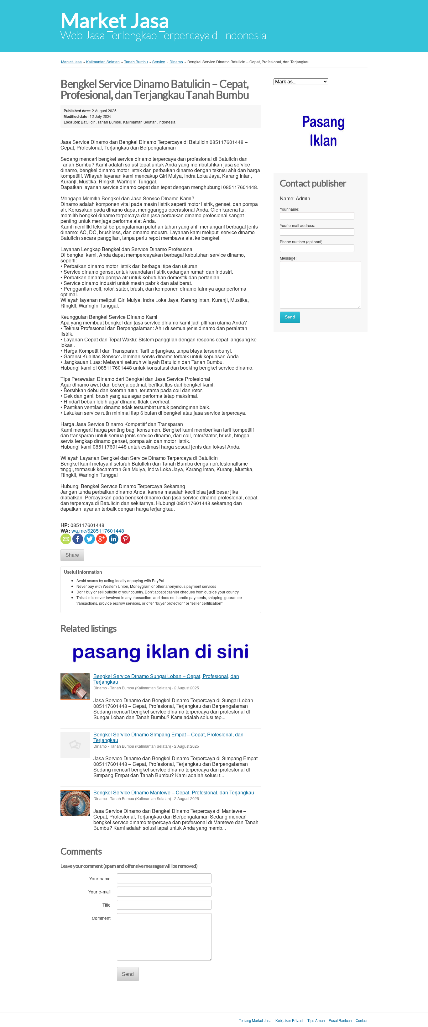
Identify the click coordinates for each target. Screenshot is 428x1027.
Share (72, 554)
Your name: (289, 209)
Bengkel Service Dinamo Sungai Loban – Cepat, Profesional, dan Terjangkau (166, 678)
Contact (362, 1020)
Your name (100, 878)
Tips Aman (316, 1020)
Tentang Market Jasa (255, 1020)
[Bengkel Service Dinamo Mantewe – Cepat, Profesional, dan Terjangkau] (75, 803)
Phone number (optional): (301, 241)
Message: (288, 258)
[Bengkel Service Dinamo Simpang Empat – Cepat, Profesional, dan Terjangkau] (75, 745)
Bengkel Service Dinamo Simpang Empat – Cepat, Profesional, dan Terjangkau (168, 737)
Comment (101, 918)
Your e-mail (99, 891)
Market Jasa (114, 20)
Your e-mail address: (297, 225)
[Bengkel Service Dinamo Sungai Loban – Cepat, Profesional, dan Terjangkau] (75, 686)
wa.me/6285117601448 (97, 530)
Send (128, 974)
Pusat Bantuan (340, 1020)
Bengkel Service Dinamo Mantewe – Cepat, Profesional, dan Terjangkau (173, 792)
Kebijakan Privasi (289, 1020)
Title (106, 905)
